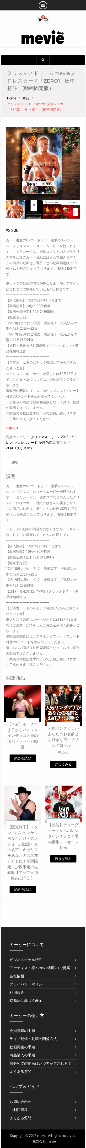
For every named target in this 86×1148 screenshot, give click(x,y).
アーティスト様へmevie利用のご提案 (40, 968)
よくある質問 (20, 1071)
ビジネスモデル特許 (26, 960)
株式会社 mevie (44, 1141)
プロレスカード (26, 443)
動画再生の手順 (22, 1047)
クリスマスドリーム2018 (50, 437)
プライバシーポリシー (28, 984)
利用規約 (17, 992)
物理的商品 (47, 443)
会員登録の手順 (22, 1031)
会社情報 (17, 976)
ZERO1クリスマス (19, 448)
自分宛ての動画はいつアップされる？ (40, 1063)
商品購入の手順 (22, 1055)
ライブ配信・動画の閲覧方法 (33, 1039)
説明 (15, 462)
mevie (42, 1136)
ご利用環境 (19, 1110)
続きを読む (22, 758)
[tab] (15, 462)
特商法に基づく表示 (26, 1000)
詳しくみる (63, 764)
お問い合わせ (20, 1102)
